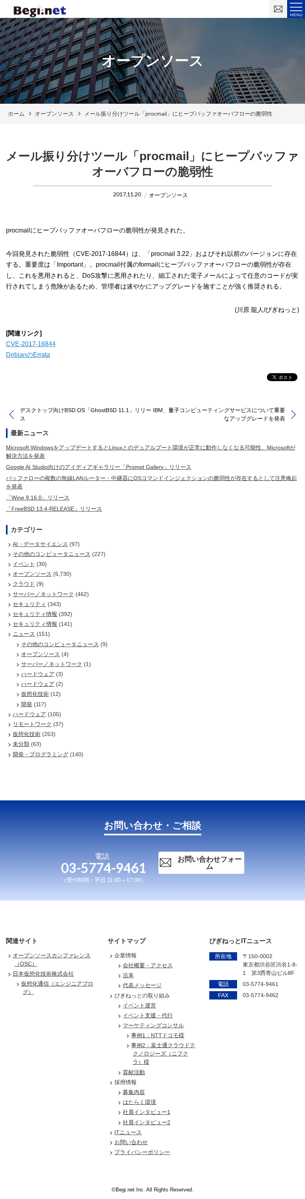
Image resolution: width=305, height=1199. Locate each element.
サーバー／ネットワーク (43, 594)
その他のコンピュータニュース (52, 554)
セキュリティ (29, 604)
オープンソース (54, 113)
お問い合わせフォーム (210, 862)
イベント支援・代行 (148, 1015)
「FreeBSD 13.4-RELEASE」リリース (54, 509)
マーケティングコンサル (153, 1025)
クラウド (24, 584)
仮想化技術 (35, 694)
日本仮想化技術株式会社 (43, 973)
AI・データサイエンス (40, 544)
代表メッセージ (142, 985)
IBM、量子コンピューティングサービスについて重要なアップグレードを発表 (219, 414)
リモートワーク (32, 724)
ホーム (16, 113)
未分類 (21, 744)
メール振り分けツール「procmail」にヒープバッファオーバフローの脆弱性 (178, 113)
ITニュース (128, 1132)
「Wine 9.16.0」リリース (37, 497)
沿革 (128, 975)
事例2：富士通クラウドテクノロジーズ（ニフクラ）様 (163, 1053)
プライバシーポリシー (142, 1152)
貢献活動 (134, 1072)
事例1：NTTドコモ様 (157, 1035)
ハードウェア (37, 674)
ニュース (24, 634)
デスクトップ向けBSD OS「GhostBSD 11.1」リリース (85, 414)
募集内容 (134, 1092)
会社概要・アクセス (148, 965)
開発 (26, 704)
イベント (24, 564)
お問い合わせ (131, 1142)
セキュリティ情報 (35, 614)
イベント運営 (139, 1005)
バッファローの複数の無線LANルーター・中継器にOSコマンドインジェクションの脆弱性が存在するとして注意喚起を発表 (151, 482)
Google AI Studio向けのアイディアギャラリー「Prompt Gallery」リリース (98, 467)
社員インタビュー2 (146, 1122)
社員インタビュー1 (146, 1112)
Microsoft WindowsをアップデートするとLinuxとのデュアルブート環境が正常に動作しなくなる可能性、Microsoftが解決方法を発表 (150, 451)
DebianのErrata (28, 354)
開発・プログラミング (40, 754)
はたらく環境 (139, 1102)
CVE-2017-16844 (31, 344)
